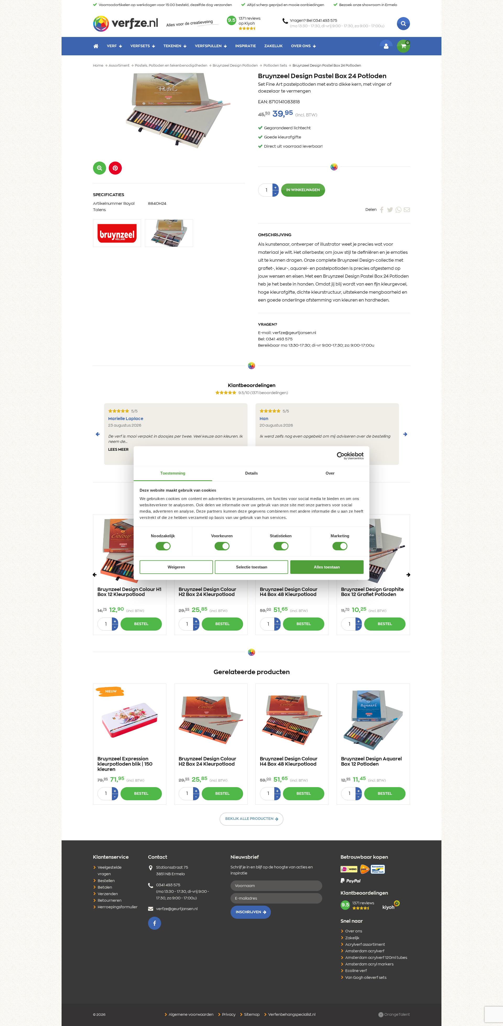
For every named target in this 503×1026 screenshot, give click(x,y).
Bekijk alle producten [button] (249, 819)
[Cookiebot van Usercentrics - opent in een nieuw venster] (341, 456)
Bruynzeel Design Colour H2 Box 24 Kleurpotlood (207, 592)
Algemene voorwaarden (191, 1015)
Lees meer (118, 450)
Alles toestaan (327, 567)
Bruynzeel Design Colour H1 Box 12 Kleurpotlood (129, 592)
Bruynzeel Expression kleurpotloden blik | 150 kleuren (124, 764)
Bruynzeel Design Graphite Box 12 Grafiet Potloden (372, 592)
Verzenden (108, 894)
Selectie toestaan (251, 567)
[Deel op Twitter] (390, 209)
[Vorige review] (98, 434)
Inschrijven (248, 912)
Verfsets (140, 46)
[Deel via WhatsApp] (398, 209)
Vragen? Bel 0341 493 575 (337, 23)
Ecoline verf (356, 971)
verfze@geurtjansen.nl (294, 333)
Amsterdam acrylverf (364, 951)
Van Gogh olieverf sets (365, 978)
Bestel (141, 624)
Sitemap (251, 1015)
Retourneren (110, 901)
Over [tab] (330, 473)
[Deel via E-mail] (407, 209)
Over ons (301, 46)
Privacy (228, 1015)
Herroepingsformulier (118, 907)
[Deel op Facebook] (382, 209)
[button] (115, 168)
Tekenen (172, 46)
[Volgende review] (405, 434)
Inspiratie (245, 46)
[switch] (222, 546)
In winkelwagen (303, 190)
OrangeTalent (397, 1015)
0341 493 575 (279, 339)
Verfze (125, 23)
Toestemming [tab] (172, 473)
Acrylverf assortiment (365, 945)
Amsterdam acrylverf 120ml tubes (376, 958)
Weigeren (176, 567)
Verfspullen (208, 46)
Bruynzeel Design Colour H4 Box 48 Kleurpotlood (289, 592)
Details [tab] (251, 473)
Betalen (105, 887)
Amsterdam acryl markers (369, 964)
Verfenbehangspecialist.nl (291, 1015)
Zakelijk (273, 46)
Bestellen (106, 881)
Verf (112, 46)
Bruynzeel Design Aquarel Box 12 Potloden (371, 762)
